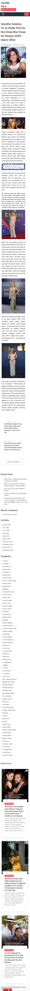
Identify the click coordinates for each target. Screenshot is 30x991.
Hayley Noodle (7, 631)
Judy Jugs (6, 648)
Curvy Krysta (7, 594)
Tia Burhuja (6, 747)
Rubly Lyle (6, 718)
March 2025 (6, 539)
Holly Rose (6, 634)
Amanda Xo (6, 572)
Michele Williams (8, 685)
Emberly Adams (8, 606)
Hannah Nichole (8, 625)
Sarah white (6, 732)
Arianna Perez (7, 578)
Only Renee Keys (8, 707)
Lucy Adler (6, 673)
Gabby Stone (7, 617)
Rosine (5, 716)
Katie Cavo (6, 656)
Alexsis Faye (7, 569)
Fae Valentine (7, 614)
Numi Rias (6, 704)
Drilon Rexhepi (7, 600)
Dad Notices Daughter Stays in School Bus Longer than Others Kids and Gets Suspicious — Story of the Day (13, 428)
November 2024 (8, 544)
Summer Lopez (7, 744)
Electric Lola (6, 603)
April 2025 (6, 536)
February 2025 (7, 541)
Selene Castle (7, 738)
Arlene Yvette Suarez (9, 580)
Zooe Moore (7, 752)
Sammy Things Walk (9, 730)
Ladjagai (5, 665)
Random (5, 713)
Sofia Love (6, 741)
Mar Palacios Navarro (10, 679)
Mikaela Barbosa (8, 687)
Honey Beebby (7, 637)
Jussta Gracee (7, 651)
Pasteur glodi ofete (9, 710)
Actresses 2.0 (7, 566)
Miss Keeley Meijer (8, 693)
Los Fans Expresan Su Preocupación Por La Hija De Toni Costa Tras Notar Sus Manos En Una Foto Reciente (14, 957)
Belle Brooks (7, 583)
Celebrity (5, 589)
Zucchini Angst (7, 755)
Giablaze (5, 620)
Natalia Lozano (7, 699)
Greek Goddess (7, 623)
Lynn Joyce (6, 676)
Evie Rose (6, 611)
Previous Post (10, 422)
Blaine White (6, 586)
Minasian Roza (7, 690)
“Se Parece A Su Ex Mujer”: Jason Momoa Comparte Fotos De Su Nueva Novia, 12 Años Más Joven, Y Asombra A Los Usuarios (14, 811)
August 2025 (7, 525)
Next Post (7, 441)
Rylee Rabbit (7, 727)
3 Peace (5, 561)
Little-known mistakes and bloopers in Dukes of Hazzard (15, 480)
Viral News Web (7, 45)
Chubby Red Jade (8, 592)
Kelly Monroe (7, 659)
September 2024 (8, 550)
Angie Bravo (6, 575)
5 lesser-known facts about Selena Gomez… (15, 494)
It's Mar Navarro (8, 640)
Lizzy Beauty (7, 671)
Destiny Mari (7, 597)
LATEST (5, 668)
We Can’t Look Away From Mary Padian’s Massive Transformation (14, 485)
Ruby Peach (6, 724)
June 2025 (6, 530)
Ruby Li (5, 721)
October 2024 (7, 547)
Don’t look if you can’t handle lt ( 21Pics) (14, 489)
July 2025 (6, 527)
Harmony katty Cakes (10, 628)
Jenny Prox (6, 645)
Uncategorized (7, 749)
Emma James (7, 609)
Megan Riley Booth (9, 682)
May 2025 (6, 533)
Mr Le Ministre (7, 696)
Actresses (6, 564)
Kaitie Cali (6, 654)
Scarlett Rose (7, 735)
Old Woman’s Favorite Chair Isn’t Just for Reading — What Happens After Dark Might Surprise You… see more (15, 501)
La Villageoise (7, 662)
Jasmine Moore (8, 642)
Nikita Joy (6, 701)
